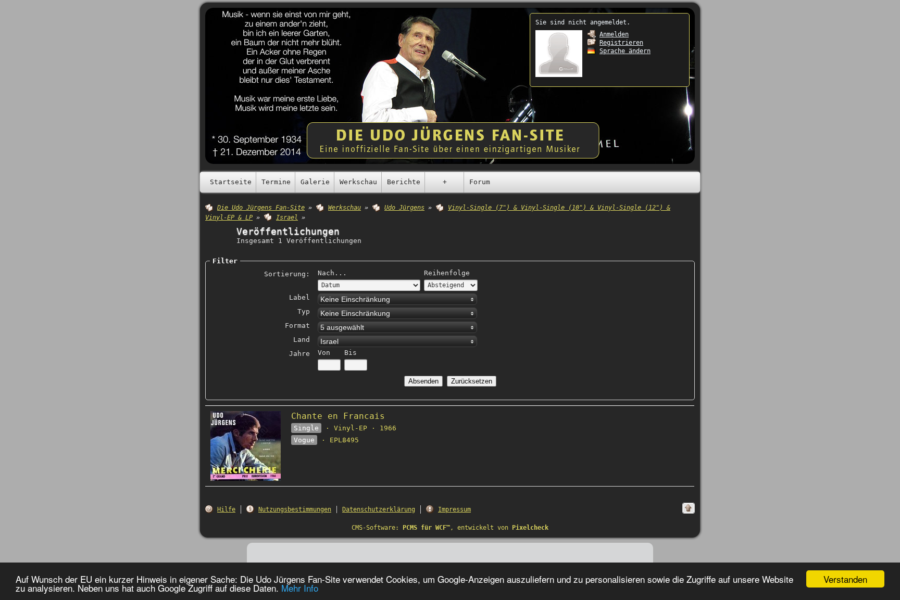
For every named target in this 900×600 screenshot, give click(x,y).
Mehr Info (299, 587)
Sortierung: (287, 274)
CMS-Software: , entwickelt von (450, 527)
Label (299, 297)
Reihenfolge (447, 273)
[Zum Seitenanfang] (688, 508)
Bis (350, 352)
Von (324, 352)
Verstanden (845, 578)
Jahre (299, 354)
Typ (303, 311)
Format (297, 325)
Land (301, 339)
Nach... (332, 273)
